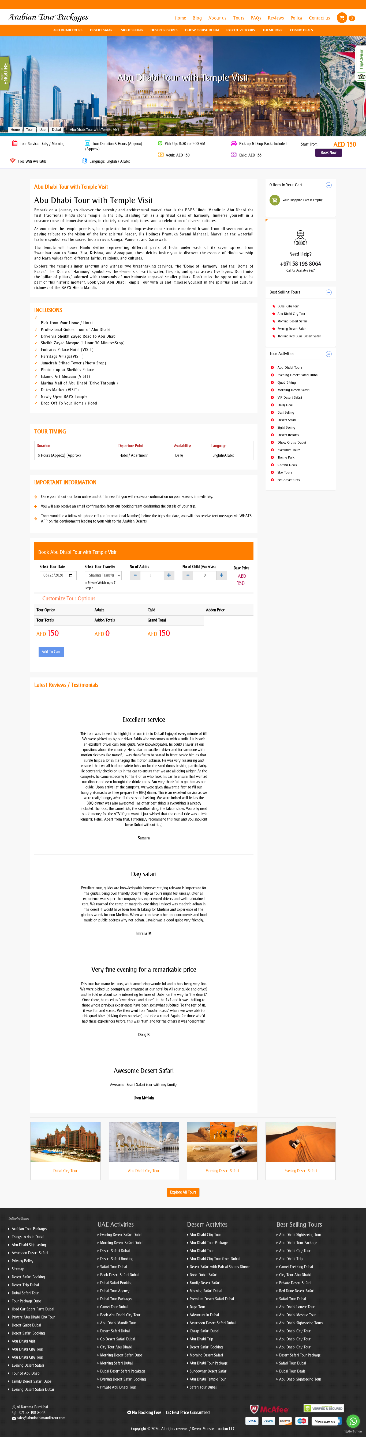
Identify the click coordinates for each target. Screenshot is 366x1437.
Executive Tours (240, 30)
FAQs (257, 18)
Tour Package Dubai (26, 1301)
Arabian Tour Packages (29, 1229)
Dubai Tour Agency (114, 1291)
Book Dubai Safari (203, 1275)
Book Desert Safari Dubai (119, 1275)
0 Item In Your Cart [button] (286, 185)
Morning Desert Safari (292, 321)
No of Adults (139, 567)
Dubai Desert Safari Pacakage (122, 1371)
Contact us (320, 18)
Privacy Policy (22, 1261)
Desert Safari (102, 30)
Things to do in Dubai (27, 1237)
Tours (239, 18)
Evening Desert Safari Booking (123, 1379)
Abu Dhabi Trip (201, 1339)
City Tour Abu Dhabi (116, 1347)
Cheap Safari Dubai (204, 1331)
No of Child (199, 567)
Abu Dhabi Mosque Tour (297, 1315)
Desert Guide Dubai (26, 1325)
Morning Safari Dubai (116, 1363)
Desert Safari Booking (28, 1277)
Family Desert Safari (205, 1283)
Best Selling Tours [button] (285, 292)
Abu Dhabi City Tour (291, 314)
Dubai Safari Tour (25, 1293)
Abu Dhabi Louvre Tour (297, 1307)
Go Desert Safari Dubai (117, 1339)
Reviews (276, 18)
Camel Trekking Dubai (296, 1267)
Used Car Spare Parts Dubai (32, 1309)
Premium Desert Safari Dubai (212, 1299)
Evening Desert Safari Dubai (297, 375)
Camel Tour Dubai (114, 1307)
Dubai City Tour (288, 306)
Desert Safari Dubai (115, 1251)
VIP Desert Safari (289, 397)
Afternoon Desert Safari (29, 1253)
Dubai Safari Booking (116, 1283)
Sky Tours (284, 472)
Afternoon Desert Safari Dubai (213, 1323)
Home (181, 18)
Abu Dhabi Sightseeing (28, 1245)
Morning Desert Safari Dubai (121, 1243)
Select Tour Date (52, 567)
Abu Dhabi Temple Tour (208, 1379)
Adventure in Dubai (204, 1315)
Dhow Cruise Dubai (202, 30)
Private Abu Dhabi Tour (118, 1387)
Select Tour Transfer (100, 567)
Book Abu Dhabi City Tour (120, 1315)
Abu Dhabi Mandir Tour (118, 1323)
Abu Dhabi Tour (202, 1251)
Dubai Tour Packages (116, 1299)
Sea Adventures (288, 480)
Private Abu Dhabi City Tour (33, 1317)
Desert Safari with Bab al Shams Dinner (220, 1267)
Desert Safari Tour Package (299, 1355)
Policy (297, 18)
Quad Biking (286, 382)
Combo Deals (301, 30)
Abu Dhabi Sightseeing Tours (301, 1323)
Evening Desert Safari (292, 329)
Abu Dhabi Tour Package (208, 1243)
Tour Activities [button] (282, 354)
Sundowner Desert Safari (208, 1371)
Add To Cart (51, 652)
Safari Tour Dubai (113, 1267)
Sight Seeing (132, 30)
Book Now (329, 152)
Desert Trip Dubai (25, 1285)
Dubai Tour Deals (292, 1371)
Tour (29, 130)
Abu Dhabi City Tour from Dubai (215, 1259)
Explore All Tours (183, 1192)
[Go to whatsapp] (353, 1421)
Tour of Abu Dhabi (25, 1373)
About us (218, 18)
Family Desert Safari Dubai (31, 1381)
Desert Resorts (164, 30)
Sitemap (17, 1269)
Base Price (241, 568)
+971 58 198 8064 (300, 264)
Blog (198, 18)
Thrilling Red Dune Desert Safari (299, 336)
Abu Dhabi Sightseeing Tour (300, 1235)
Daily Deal (285, 405)
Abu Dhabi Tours (68, 30)
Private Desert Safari (295, 1283)
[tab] (301, 185)
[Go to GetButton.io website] (353, 1431)
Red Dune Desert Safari (296, 1291)
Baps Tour (197, 1307)
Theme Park (273, 30)
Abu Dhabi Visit (23, 1341)
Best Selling (285, 412)
